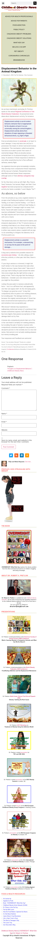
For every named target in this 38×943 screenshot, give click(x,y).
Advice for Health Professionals (19, 16)
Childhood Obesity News (9, 931)
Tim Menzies (10, 349)
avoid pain (23, 141)
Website (4, 430)
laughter (4, 187)
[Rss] (16, 455)
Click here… (28, 461)
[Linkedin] (22, 455)
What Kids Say (19, 42)
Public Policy (19, 29)
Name (4, 413)
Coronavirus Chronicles (19, 56)
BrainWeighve (19, 60)
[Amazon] (27, 455)
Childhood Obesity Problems (19, 34)
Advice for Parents (19, 21)
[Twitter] (11, 455)
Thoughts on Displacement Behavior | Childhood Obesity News (19, 370)
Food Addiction (19, 25)
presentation (23, 752)
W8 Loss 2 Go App (19, 47)
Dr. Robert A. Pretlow (21, 933)
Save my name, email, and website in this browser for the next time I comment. (16, 441)
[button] (3, 3)
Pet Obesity (19, 51)
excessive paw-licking (8, 255)
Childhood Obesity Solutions (19, 38)
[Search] (35, 3)
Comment (5, 388)
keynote (18, 805)
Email (4, 421)
